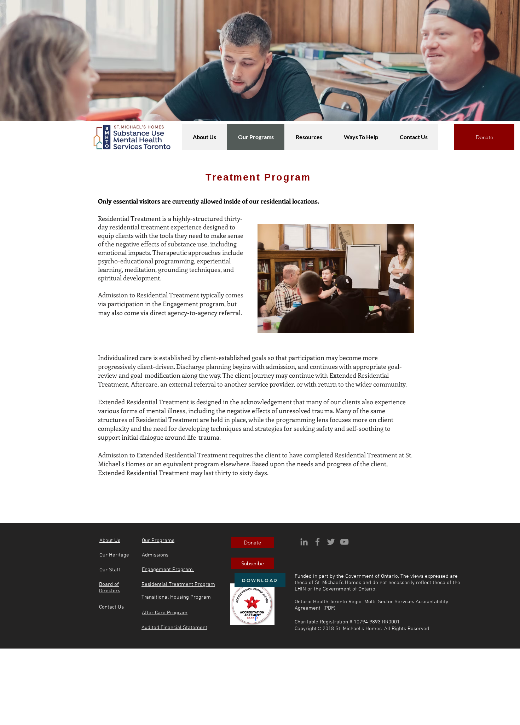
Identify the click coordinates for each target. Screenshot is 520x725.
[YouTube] (344, 542)
